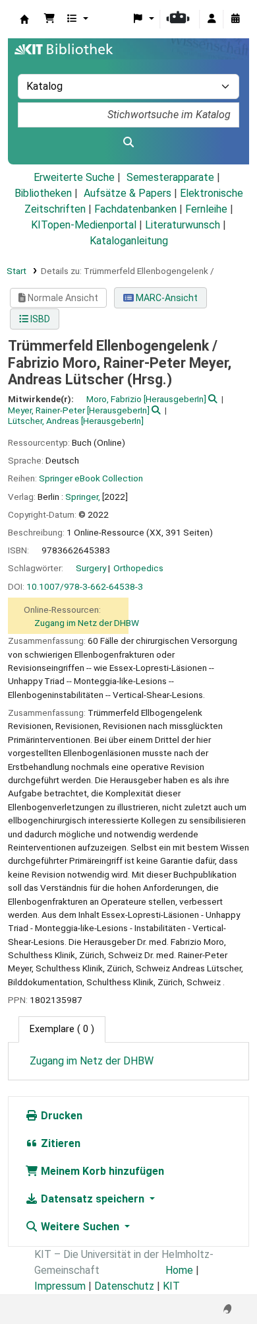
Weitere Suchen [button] (80, 1226)
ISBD (39, 319)
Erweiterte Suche (74, 177)
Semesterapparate (170, 177)
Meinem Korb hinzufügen (101, 1171)
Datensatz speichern (92, 1199)
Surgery (91, 568)
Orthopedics (138, 568)
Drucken (60, 1115)
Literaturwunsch (182, 225)
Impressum (60, 1286)
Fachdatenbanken (135, 209)
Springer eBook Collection (91, 478)
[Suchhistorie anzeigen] (235, 19)
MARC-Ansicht (166, 298)
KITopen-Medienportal (83, 225)
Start (16, 270)
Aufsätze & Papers (127, 193)
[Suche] (128, 143)
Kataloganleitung (129, 240)
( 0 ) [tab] (62, 1029)
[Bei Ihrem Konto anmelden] (211, 19)
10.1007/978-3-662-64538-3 (84, 586)
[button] (49, 19)
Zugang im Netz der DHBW (86, 622)
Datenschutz (124, 1286)
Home (179, 1270)
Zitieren (59, 1143)
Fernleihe (206, 209)
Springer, (82, 496)
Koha (24, 19)
